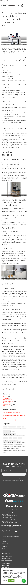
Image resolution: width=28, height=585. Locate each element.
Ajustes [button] (5, 580)
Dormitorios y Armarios (7, 545)
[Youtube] (16, 531)
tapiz (5, 452)
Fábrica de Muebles (6, 556)
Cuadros (7, 431)
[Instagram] (2, 531)
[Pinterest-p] (9, 531)
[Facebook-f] (6, 531)
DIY (10, 438)
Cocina (24, 428)
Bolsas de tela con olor (8, 428)
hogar (19, 442)
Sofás (2, 539)
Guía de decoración (7, 404)
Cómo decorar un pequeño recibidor (11, 414)
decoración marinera (20, 435)
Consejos (15, 28)
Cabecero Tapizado (17, 428)
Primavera (15, 450)
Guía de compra (7, 405)
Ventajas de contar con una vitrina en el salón (14, 415)
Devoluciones (5, 565)
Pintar (8, 448)
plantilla (17, 448)
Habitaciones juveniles (13, 440)
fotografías (6, 440)
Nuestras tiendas (5, 558)
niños (15, 446)
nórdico (19, 446)
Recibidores (4, 543)
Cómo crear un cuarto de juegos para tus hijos (14, 420)
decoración (9, 434)
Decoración (6, 402)
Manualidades (10, 444)
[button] (3, 389)
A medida (5, 426)
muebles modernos (18, 444)
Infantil (5, 444)
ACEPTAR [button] (11, 580)
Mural (12, 446)
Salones (3, 541)
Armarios (18, 426)
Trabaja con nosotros (6, 560)
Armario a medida (12, 426)
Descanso (4, 546)
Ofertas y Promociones (8, 401)
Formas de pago (5, 563)
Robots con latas (21, 450)
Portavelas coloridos (7, 450)
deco (13, 431)
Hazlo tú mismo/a (9, 442)
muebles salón (6, 446)
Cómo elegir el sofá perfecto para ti (11, 412)
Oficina (23, 446)
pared (5, 448)
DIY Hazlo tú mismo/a (8, 399)
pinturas (12, 448)
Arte (22, 426)
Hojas (23, 442)
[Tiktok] (12, 531)
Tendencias (6, 398)
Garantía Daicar (5, 567)
